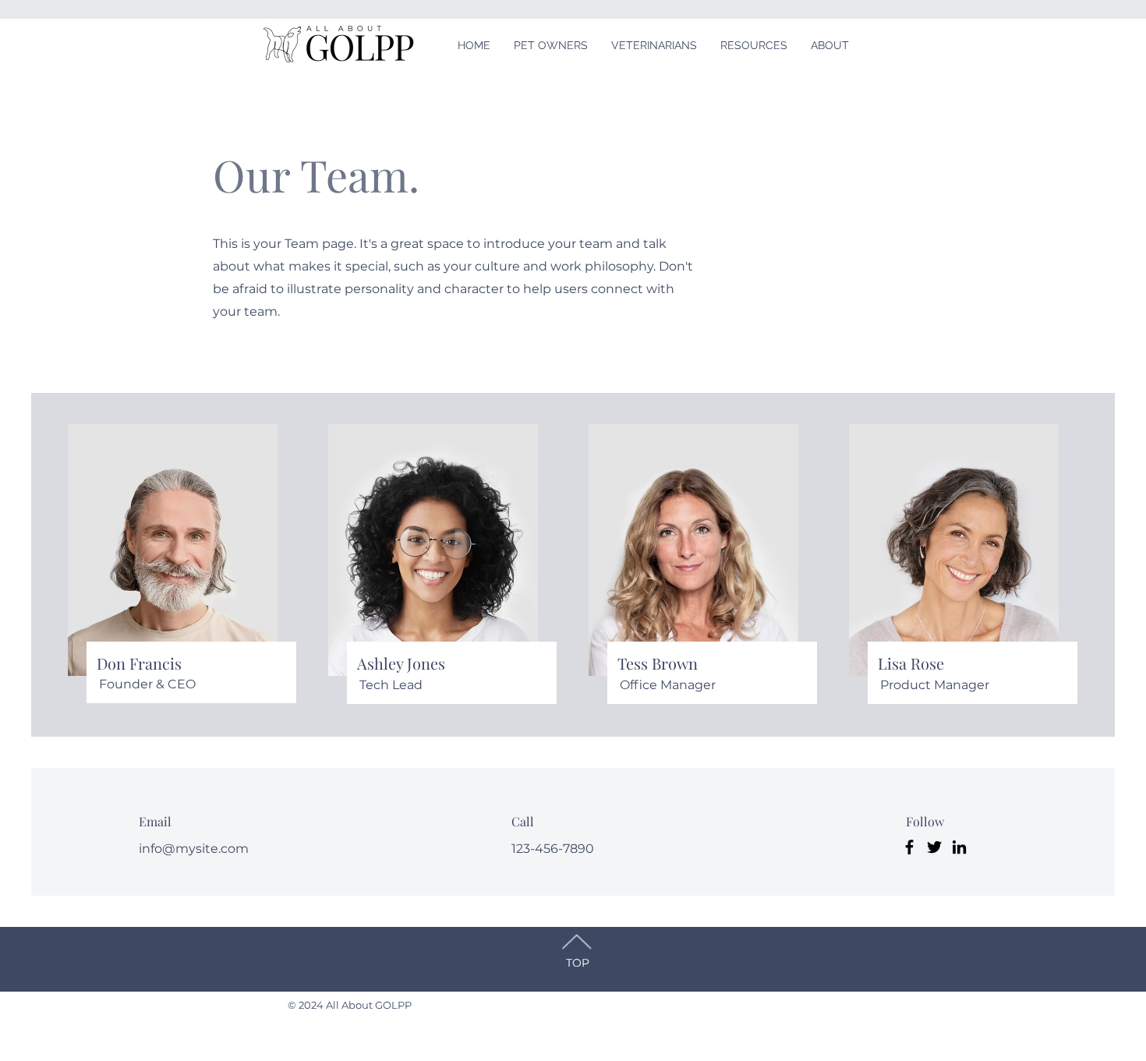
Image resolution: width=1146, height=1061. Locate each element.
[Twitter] (934, 847)
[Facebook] (909, 847)
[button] (551, 45)
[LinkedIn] (959, 847)
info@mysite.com (194, 848)
